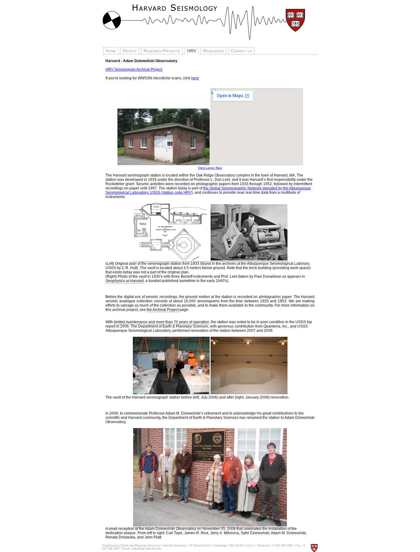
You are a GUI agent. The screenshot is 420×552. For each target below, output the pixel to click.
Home (111, 50)
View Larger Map (210, 167)
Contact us (241, 50)
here (195, 78)
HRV (191, 50)
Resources (213, 50)
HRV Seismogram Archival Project (133, 69)
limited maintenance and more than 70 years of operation (161, 322)
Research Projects (162, 50)
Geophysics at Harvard (124, 281)
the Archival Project (163, 310)
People (130, 50)
